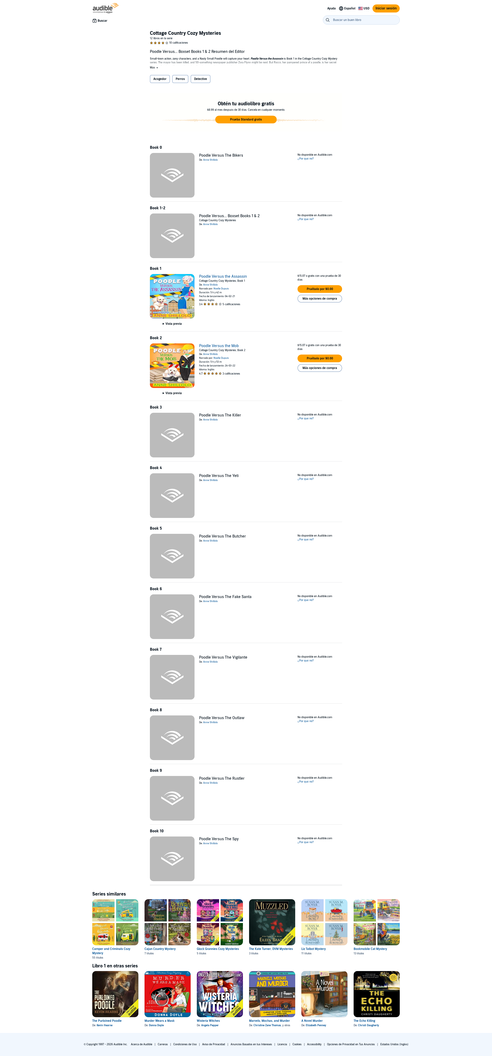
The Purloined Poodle (107, 1021)
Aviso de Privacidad (213, 1044)
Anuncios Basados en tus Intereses (251, 1044)
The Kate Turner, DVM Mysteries (271, 949)
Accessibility (314, 1044)
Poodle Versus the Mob (219, 346)
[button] (154, 67)
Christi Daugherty (368, 1025)
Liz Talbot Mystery (313, 949)
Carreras (163, 1044)
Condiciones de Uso (185, 1044)
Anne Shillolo (210, 159)
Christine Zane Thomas (267, 1025)
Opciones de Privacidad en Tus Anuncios (351, 1044)
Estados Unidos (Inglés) (394, 1044)
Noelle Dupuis (221, 288)
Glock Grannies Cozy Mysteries (218, 949)
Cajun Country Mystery (160, 949)
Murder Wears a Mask (160, 1021)
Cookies (297, 1044)
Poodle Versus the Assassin (223, 276)
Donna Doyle (156, 1025)
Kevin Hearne (104, 1025)
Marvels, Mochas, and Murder (269, 1021)
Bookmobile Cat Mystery (370, 949)
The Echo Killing (364, 1021)
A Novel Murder (312, 1021)
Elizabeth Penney (316, 1025)
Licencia (282, 1044)
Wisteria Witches (208, 1021)
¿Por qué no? (306, 158)
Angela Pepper (210, 1025)
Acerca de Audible (141, 1044)
